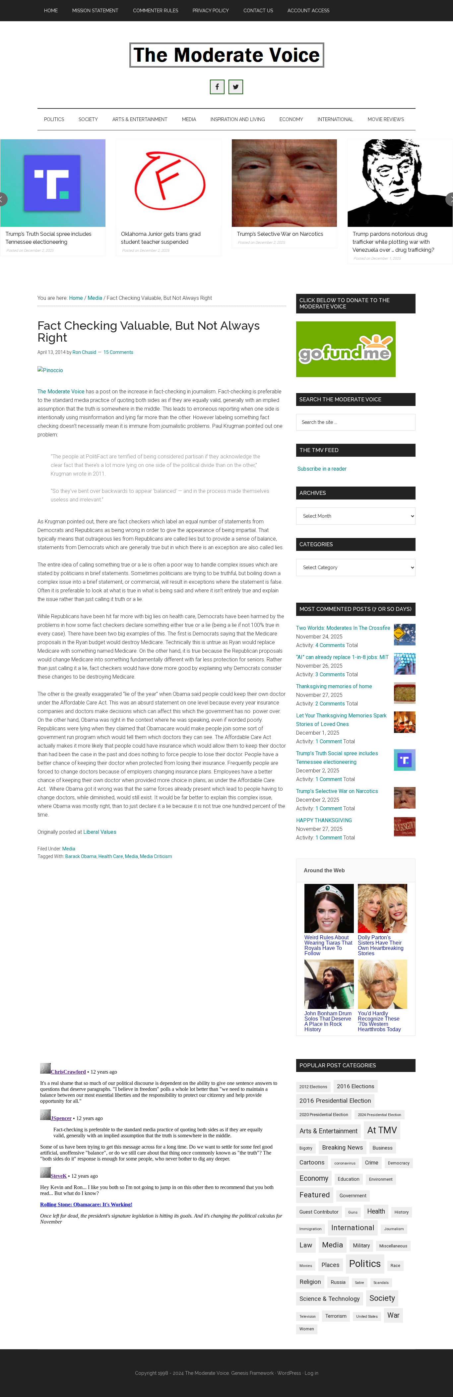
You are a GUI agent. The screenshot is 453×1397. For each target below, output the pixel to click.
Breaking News (342, 1147)
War (393, 1315)
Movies (305, 1266)
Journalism (394, 1229)
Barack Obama (81, 856)
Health (376, 1211)
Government (353, 1196)
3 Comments (330, 674)
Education (348, 1179)
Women (306, 1329)
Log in (311, 1373)
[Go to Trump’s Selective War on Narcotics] (284, 183)
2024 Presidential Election (379, 1114)
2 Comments (330, 703)
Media (68, 848)
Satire (359, 1283)
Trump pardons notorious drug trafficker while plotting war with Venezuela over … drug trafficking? (393, 242)
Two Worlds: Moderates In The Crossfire (343, 628)
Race (395, 1265)
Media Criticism (156, 856)
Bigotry (305, 1148)
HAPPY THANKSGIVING (324, 820)
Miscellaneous (393, 1245)
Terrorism (336, 1316)
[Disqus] (161, 971)
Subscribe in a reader (322, 469)
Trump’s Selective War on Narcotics (280, 234)
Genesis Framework (252, 1373)
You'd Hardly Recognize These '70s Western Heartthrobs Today (379, 1021)
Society (382, 1298)
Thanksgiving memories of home (334, 686)
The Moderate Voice (61, 391)
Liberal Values (99, 832)
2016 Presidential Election (335, 1100)
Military (361, 1245)
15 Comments (118, 352)
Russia (338, 1282)
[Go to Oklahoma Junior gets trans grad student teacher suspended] (168, 183)
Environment (381, 1179)
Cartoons (312, 1162)
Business (383, 1148)
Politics (365, 1263)
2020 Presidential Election (323, 1114)
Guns (352, 1212)
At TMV (382, 1130)
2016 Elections (355, 1086)
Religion (310, 1282)
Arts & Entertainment (328, 1131)
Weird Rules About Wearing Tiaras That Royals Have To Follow (328, 945)
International (352, 1227)
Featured (314, 1194)
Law (305, 1245)
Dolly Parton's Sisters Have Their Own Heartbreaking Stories (381, 945)
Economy (313, 1178)
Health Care (110, 856)
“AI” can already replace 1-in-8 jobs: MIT (342, 657)
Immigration (310, 1229)
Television (307, 1316)
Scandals (381, 1283)
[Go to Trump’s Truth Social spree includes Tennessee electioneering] (52, 183)
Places (331, 1264)
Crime (371, 1163)
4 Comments (330, 645)
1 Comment (328, 741)
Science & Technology (329, 1298)
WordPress (289, 1373)
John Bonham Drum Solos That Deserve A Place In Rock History (328, 1021)
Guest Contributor (319, 1212)
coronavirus (345, 1163)
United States (367, 1316)
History (402, 1212)
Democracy (399, 1163)
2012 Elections (313, 1086)
